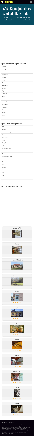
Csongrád (4, 142)
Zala (3, 180)
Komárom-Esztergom (7, 159)
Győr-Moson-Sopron (6, 148)
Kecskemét (4, 101)
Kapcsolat (11, 422)
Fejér (3, 145)
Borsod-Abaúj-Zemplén (7, 132)
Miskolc (3, 80)
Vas (3, 175)
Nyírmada (4, 112)
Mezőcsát (4, 99)
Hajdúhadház (5, 85)
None (3, 126)
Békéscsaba (5, 74)
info (8, 2)
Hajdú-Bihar (4, 151)
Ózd (3, 72)
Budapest (4, 66)
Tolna (3, 172)
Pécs (3, 109)
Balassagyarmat (5, 104)
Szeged (3, 96)
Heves (3, 153)
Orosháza (4, 82)
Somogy (4, 167)
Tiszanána (4, 93)
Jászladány (4, 118)
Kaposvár (4, 69)
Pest (3, 164)
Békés (3, 140)
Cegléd (3, 91)
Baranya (4, 129)
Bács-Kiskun (5, 137)
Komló (3, 115)
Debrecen (4, 88)
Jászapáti (4, 77)
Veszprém (4, 178)
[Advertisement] (17, 44)
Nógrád (3, 161)
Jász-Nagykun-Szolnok (7, 156)
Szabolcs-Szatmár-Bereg (7, 170)
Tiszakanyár (5, 107)
